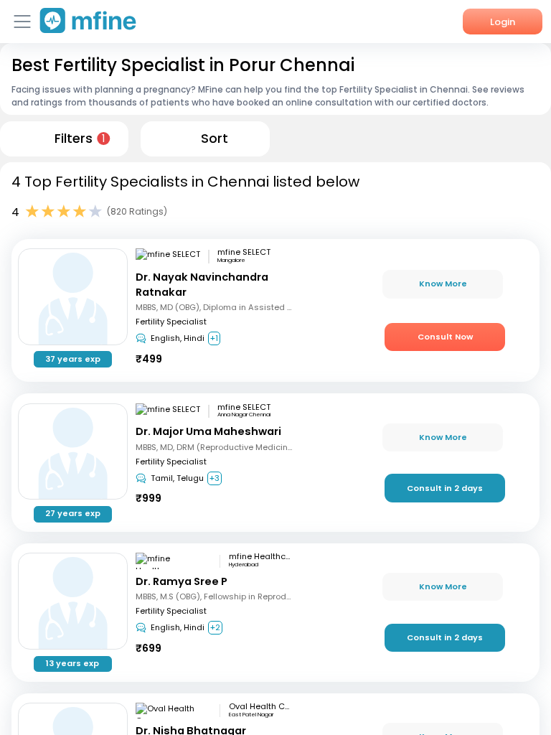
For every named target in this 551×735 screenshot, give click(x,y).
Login (502, 22)
